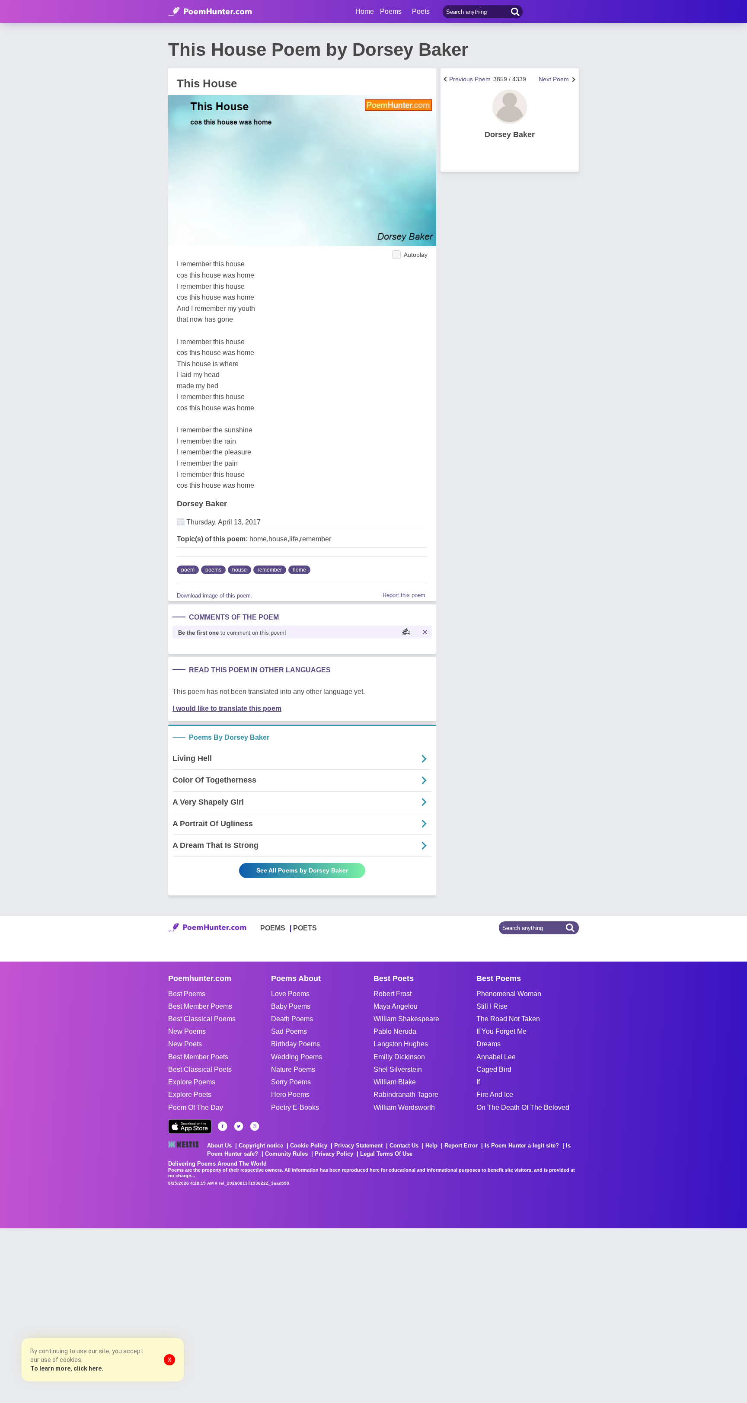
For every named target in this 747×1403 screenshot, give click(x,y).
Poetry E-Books (295, 1107)
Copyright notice (261, 1145)
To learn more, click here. (66, 1368)
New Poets (185, 1044)
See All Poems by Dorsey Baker (302, 870)
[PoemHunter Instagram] (254, 1126)
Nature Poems (293, 1069)
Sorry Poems (291, 1082)
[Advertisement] (129, 1314)
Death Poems (292, 1019)
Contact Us (403, 1145)
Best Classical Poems (202, 1019)
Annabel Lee (496, 1057)
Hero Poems (290, 1094)
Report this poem (404, 595)
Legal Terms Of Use (386, 1154)
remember (270, 570)
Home (364, 11)
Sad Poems (289, 1031)
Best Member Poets (198, 1057)
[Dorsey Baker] (510, 106)
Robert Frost (393, 993)
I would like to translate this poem (226, 708)
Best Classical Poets (200, 1069)
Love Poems (290, 993)
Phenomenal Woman (508, 993)
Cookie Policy (308, 1145)
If (478, 1082)
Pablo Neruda (395, 1031)
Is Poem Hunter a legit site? (522, 1145)
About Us (219, 1145)
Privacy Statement (358, 1145)
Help (431, 1145)
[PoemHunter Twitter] (238, 1126)
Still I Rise (492, 1006)
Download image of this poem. (214, 595)
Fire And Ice (494, 1094)
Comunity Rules (286, 1154)
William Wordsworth (404, 1107)
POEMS (272, 928)
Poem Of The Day (195, 1107)
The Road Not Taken (508, 1019)
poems (213, 570)
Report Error (461, 1145)
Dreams (488, 1044)
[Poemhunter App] (189, 1126)
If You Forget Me (501, 1031)
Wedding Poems (296, 1057)
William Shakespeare (406, 1019)
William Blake (395, 1082)
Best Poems (186, 993)
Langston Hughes (401, 1044)
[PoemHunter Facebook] (222, 1126)
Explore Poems (191, 1082)
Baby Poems (290, 1006)
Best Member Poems (200, 1006)
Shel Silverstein (398, 1069)
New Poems (187, 1031)
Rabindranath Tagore (406, 1094)
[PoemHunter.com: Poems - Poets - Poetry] (210, 11)
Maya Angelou (396, 1006)
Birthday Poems (295, 1044)
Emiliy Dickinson (399, 1057)
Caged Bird (493, 1069)
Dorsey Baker (202, 503)
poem (188, 570)
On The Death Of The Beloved (522, 1107)
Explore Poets (189, 1094)
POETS (305, 928)
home (299, 570)
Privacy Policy (334, 1154)
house (239, 570)
